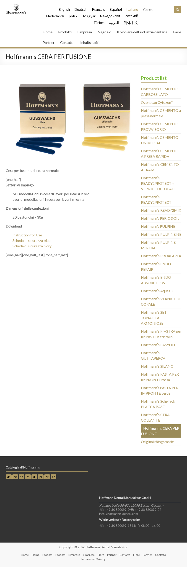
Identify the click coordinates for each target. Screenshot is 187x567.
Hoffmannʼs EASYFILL (158, 344)
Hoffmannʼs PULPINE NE (161, 234)
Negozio (104, 32)
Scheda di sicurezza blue (31, 240)
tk (47, 477)
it (34, 477)
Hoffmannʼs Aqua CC (157, 291)
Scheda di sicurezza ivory (32, 246)
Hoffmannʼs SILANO (157, 366)
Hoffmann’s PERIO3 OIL (160, 218)
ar (53, 477)
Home (47, 32)
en (15, 477)
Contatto (67, 42)
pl (40, 477)
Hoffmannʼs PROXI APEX (161, 256)
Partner (49, 42)
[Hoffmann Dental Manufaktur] (16, 5)
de (9, 477)
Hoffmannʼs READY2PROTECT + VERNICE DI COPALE (158, 183)
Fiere (177, 32)
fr (28, 477)
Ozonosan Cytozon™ (157, 102)
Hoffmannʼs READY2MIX (161, 210)
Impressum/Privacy (93, 559)
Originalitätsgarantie (157, 441)
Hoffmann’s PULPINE (158, 226)
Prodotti (65, 32)
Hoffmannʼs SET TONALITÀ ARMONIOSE (154, 317)
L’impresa (84, 32)
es (21, 477)
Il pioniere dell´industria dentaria (142, 32)
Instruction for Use (27, 235)
